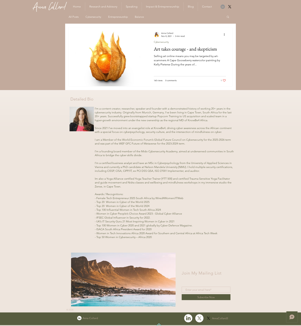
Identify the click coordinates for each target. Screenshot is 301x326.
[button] (228, 17)
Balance (139, 16)
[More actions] (225, 34)
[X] (229, 7)
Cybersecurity (93, 16)
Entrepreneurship (118, 16)
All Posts (74, 16)
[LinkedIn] (223, 7)
